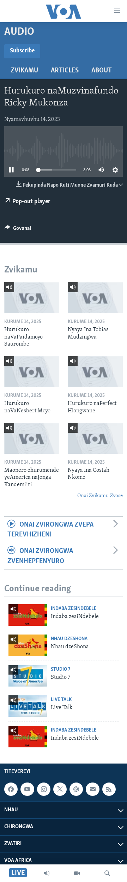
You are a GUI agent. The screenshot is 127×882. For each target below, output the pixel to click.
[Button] (18, 230)
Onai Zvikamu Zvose (100, 495)
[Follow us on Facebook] (11, 789)
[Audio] (46, 873)
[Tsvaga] (107, 873)
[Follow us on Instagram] (43, 789)
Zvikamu (24, 70)
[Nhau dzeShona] (27, 645)
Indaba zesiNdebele (73, 608)
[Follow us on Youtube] (27, 789)
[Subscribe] (92, 789)
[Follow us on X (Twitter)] (60, 789)
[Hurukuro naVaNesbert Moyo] (31, 371)
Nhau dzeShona (69, 639)
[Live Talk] (27, 706)
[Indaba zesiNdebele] (27, 615)
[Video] (76, 873)
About (101, 70)
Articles (65, 70)
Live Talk (61, 699)
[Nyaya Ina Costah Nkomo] (95, 438)
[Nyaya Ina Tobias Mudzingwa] (95, 297)
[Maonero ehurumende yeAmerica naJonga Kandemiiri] (31, 438)
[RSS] (109, 789)
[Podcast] (76, 789)
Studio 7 (61, 669)
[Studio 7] (27, 676)
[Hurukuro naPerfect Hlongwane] (95, 371)
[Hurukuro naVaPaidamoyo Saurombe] (31, 297)
